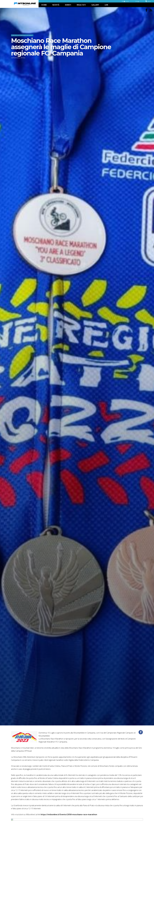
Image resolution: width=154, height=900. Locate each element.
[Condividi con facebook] (141, 732)
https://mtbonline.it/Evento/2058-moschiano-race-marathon (69, 814)
